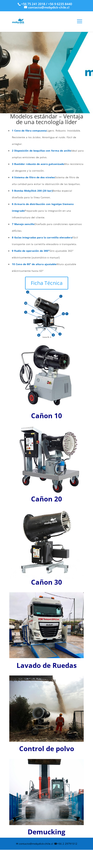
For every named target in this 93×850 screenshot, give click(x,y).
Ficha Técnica (47, 282)
